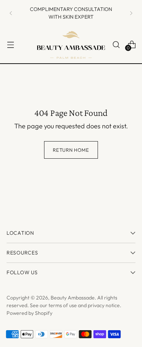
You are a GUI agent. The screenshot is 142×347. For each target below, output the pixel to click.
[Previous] (11, 13)
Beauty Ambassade (73, 297)
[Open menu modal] (10, 44)
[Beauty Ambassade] (71, 44)
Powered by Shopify (29, 313)
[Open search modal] (116, 44)
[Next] (131, 13)
